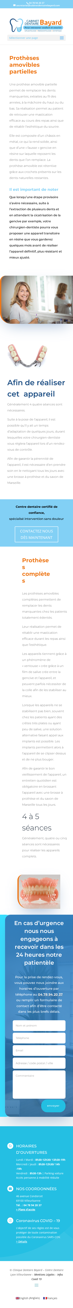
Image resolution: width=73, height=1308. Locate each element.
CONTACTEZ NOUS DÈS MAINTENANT (36, 534)
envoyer (53, 1105)
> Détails (21, 1241)
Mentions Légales (44, 1274)
